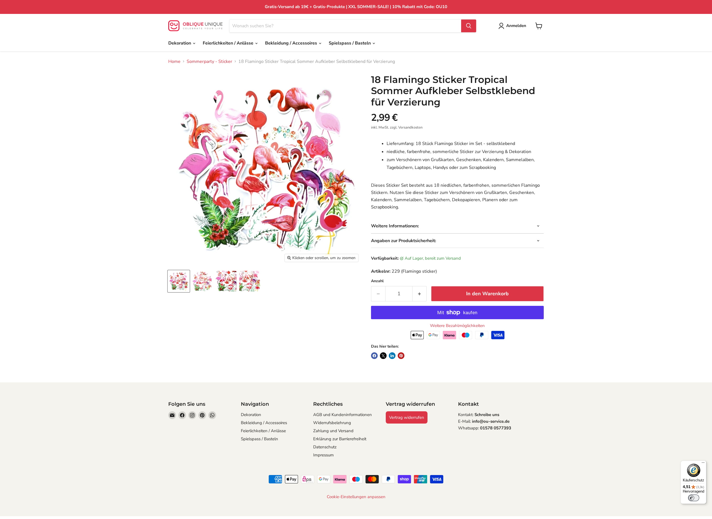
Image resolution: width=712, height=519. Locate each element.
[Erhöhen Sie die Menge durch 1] (419, 293)
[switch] (693, 498)
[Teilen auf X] (383, 355)
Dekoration (180, 43)
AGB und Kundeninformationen (342, 414)
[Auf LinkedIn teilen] (392, 355)
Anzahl (377, 281)
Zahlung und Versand (333, 431)
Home (174, 61)
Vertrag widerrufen (406, 417)
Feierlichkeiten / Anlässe (228, 43)
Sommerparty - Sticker (209, 61)
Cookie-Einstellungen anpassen (356, 497)
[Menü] (703, 464)
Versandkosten (410, 127)
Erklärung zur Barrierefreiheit (339, 439)
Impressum (323, 455)
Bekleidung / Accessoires (291, 43)
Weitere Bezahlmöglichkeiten (457, 325)
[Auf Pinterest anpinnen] (401, 355)
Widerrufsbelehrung (332, 422)
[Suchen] (468, 25)
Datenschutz (325, 447)
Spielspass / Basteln (350, 43)
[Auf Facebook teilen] (374, 355)
